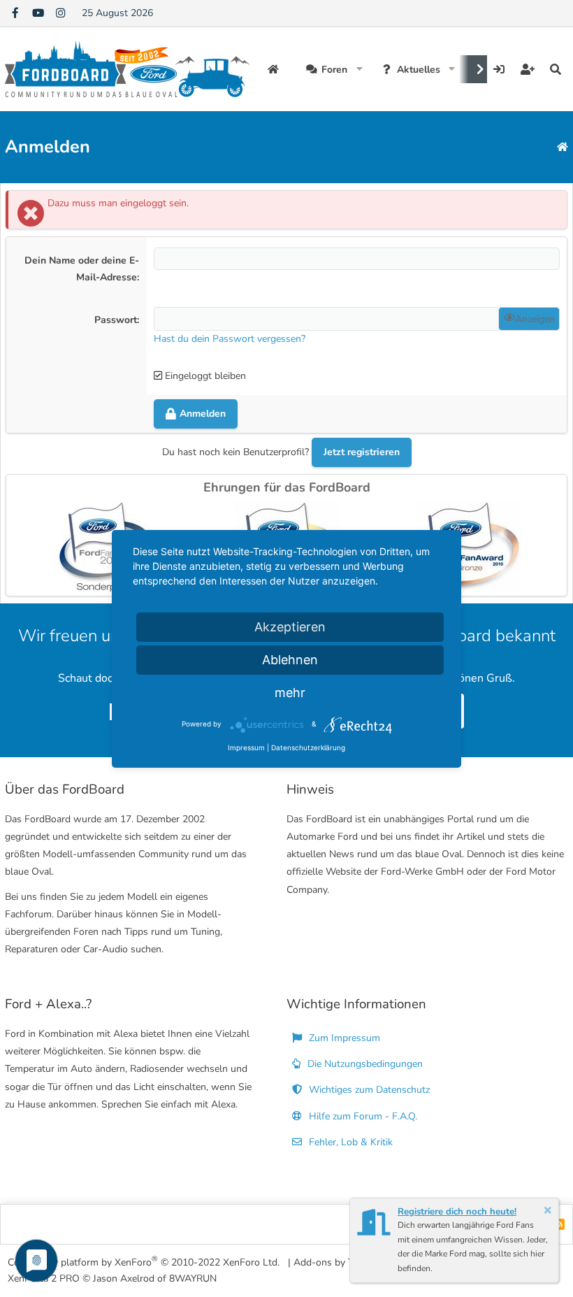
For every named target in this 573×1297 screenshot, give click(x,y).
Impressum (246, 747)
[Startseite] (562, 147)
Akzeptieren (290, 626)
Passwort (115, 320)
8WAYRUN (193, 1278)
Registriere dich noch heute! (457, 1211)
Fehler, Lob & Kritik (349, 1142)
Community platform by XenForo (144, 1261)
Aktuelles (418, 69)
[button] (359, 69)
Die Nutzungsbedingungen (364, 1063)
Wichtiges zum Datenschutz (368, 1089)
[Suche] (555, 69)
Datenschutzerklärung (308, 747)
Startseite (274, 69)
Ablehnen (290, 659)
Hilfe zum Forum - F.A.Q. (361, 1116)
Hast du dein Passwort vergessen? (229, 338)
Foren (334, 69)
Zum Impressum (343, 1038)
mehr (290, 692)
